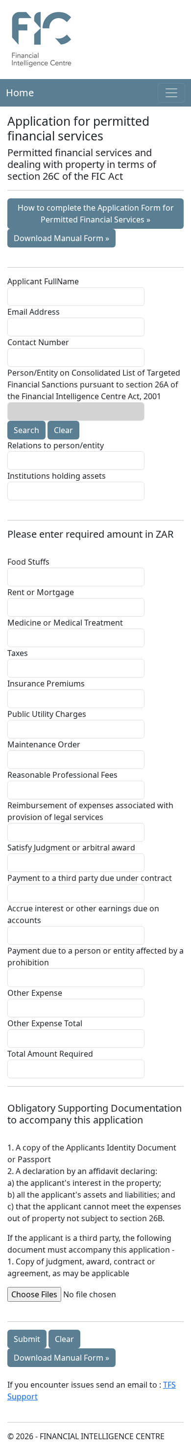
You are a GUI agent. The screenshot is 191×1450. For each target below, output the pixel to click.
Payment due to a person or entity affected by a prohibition (95, 956)
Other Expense (34, 992)
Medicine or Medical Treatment (65, 622)
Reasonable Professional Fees (62, 774)
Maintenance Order (43, 744)
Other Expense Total (44, 1023)
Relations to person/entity (55, 445)
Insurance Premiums (46, 683)
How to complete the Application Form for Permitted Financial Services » (96, 213)
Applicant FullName (43, 281)
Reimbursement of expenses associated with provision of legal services (90, 811)
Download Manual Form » (61, 238)
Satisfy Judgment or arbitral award (71, 847)
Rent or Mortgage (40, 592)
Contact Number (38, 342)
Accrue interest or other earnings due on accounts (83, 914)
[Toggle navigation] (171, 93)
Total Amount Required (50, 1053)
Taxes (17, 653)
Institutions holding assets (56, 475)
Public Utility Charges (46, 714)
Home (20, 92)
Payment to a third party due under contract (89, 878)
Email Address (33, 311)
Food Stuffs (28, 561)
